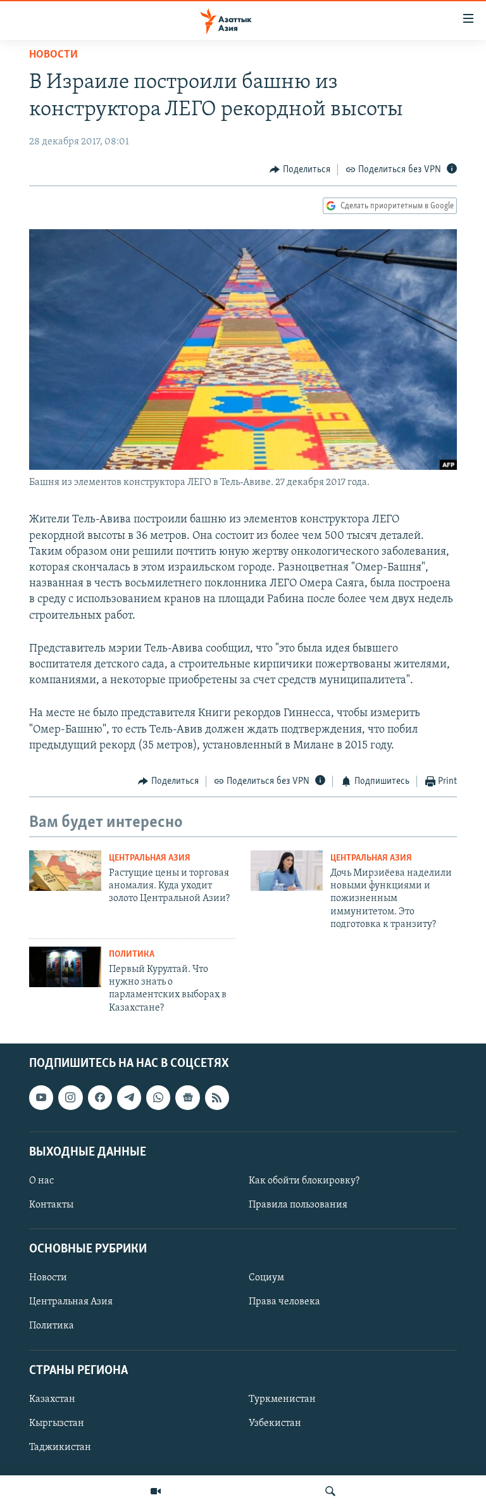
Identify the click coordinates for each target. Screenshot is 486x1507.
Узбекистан (275, 1423)
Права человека (284, 1302)
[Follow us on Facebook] (100, 1098)
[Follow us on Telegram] (129, 1098)
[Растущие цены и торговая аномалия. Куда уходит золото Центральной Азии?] (65, 870)
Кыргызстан (56, 1423)
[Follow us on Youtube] (41, 1098)
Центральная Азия (149, 858)
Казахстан (52, 1399)
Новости (53, 55)
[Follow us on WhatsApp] (158, 1098)
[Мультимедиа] (156, 1491)
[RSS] (217, 1098)
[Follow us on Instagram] (70, 1098)
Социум (266, 1278)
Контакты (51, 1205)
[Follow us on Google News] (187, 1098)
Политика (131, 954)
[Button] (300, 169)
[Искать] (330, 1491)
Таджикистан (60, 1447)
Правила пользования (298, 1205)
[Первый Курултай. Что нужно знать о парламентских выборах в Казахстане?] (65, 967)
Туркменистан (282, 1399)
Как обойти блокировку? (304, 1181)
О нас (41, 1181)
